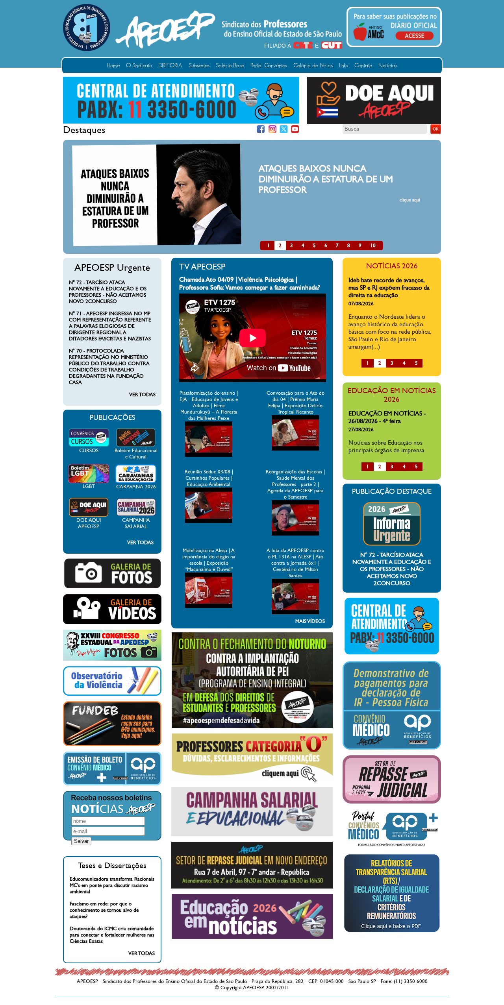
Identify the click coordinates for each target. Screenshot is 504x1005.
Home (113, 65)
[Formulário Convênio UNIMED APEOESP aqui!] (392, 846)
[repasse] (252, 887)
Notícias (387, 65)
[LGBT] (88, 481)
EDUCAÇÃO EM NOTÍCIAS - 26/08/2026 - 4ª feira (387, 417)
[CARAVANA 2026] (136, 482)
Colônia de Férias (313, 65)
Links (343, 65)
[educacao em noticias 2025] (252, 937)
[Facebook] (261, 129)
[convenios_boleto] (112, 784)
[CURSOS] (88, 446)
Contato (363, 65)
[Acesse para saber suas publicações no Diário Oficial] (395, 42)
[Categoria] (252, 780)
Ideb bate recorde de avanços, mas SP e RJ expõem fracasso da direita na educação (389, 287)
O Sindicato (139, 65)
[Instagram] (272, 129)
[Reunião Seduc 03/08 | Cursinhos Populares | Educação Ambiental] (208, 521)
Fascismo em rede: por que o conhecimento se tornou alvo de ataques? (104, 910)
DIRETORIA (170, 65)
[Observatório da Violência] (112, 694)
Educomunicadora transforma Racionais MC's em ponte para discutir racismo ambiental (112, 885)
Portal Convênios (268, 65)
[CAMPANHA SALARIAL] (136, 515)
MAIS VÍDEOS (310, 621)
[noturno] (252, 726)
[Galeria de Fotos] (112, 587)
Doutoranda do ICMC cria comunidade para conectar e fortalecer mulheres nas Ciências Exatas (112, 935)
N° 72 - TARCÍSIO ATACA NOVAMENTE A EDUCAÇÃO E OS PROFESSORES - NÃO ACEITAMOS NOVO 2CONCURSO (107, 292)
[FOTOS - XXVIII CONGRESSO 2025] (112, 659)
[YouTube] (295, 129)
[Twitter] (284, 129)
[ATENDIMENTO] (181, 122)
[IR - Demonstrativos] (392, 748)
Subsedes (199, 65)
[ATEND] (392, 654)
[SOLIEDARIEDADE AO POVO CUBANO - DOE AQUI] (374, 122)
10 (373, 245)
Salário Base (230, 65)
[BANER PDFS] (392, 932)
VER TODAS (142, 395)
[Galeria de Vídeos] (112, 622)
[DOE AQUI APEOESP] (88, 515)
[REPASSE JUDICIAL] (392, 802)
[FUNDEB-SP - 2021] (112, 744)
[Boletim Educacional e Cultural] (135, 446)
